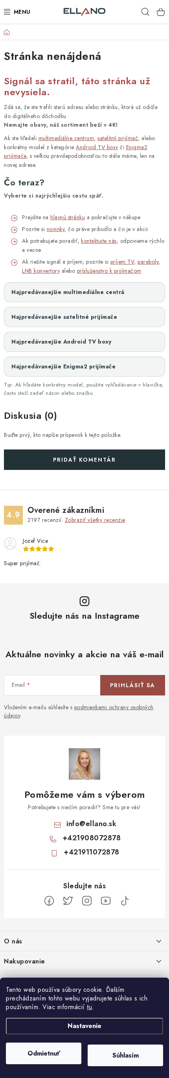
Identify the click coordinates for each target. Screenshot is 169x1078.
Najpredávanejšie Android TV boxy (61, 342)
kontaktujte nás (99, 241)
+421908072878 (91, 838)
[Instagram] (87, 901)
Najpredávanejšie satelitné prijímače (64, 317)
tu (89, 1006)
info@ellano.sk (91, 824)
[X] (68, 901)
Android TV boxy (97, 147)
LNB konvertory (41, 271)
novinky (56, 229)
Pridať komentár (84, 460)
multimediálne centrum (66, 138)
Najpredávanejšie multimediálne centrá (68, 292)
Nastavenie (84, 1025)
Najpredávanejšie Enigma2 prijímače (63, 366)
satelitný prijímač (117, 138)
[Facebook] (49, 901)
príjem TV (122, 262)
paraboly (148, 262)
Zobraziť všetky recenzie (95, 520)
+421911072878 (91, 852)
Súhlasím (125, 1055)
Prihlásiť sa (132, 685)
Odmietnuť (44, 1053)
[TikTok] (124, 901)
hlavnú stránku (67, 217)
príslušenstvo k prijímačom (109, 271)
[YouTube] (105, 901)
